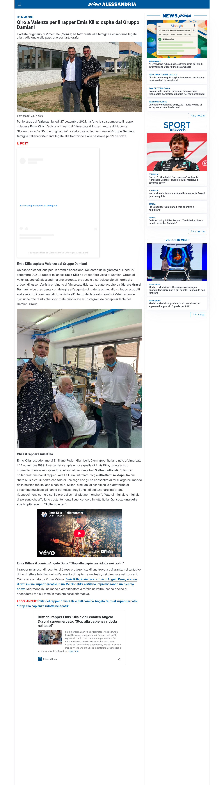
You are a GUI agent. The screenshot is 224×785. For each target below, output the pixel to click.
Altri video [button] (198, 314)
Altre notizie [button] (197, 115)
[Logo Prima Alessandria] (112, 4)
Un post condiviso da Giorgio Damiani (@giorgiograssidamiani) (58, 252)
